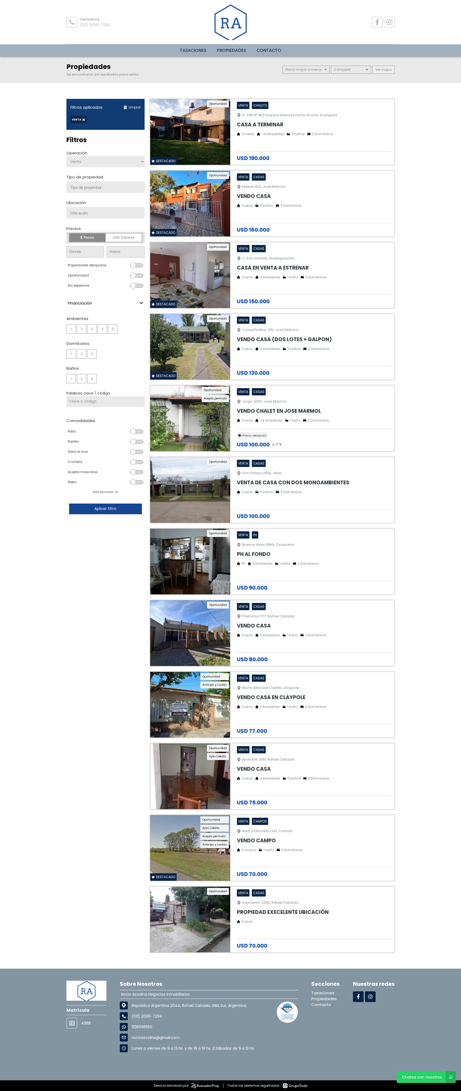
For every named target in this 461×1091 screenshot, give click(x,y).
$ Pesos (87, 237)
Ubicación (76, 202)
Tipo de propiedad (84, 177)
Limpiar (135, 107)
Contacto (269, 50)
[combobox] (105, 187)
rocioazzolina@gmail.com (156, 1037)
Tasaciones (193, 50)
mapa (386, 69)
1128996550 (142, 1027)
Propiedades (231, 50)
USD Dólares (124, 237)
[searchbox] (107, 187)
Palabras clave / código (88, 393)
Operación (76, 153)
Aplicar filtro (105, 508)
